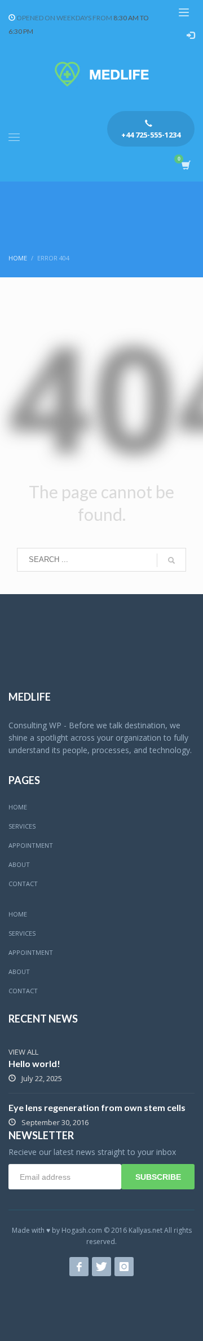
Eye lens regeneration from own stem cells (97, 1107)
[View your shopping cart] (185, 165)
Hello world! (34, 1063)
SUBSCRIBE (158, 1176)
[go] (171, 560)
